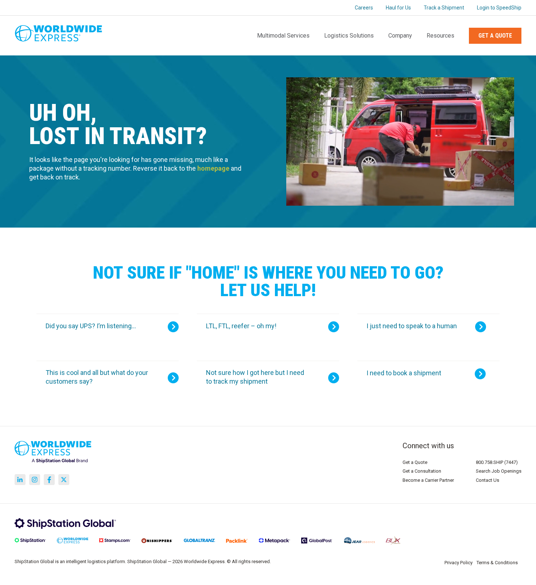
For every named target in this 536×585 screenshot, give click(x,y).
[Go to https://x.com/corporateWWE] (63, 479)
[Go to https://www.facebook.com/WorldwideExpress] (49, 479)
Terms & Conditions (497, 562)
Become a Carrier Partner (428, 480)
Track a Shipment (444, 8)
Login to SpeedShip (499, 8)
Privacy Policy (458, 562)
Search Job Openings (498, 471)
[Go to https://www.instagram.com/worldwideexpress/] (34, 479)
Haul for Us (398, 8)
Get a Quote (495, 35)
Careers (364, 8)
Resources (440, 35)
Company (400, 35)
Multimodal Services (283, 35)
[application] (400, 141)
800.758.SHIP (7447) (497, 462)
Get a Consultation (422, 471)
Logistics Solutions (349, 35)
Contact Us (487, 480)
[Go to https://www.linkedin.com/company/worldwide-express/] (20, 479)
